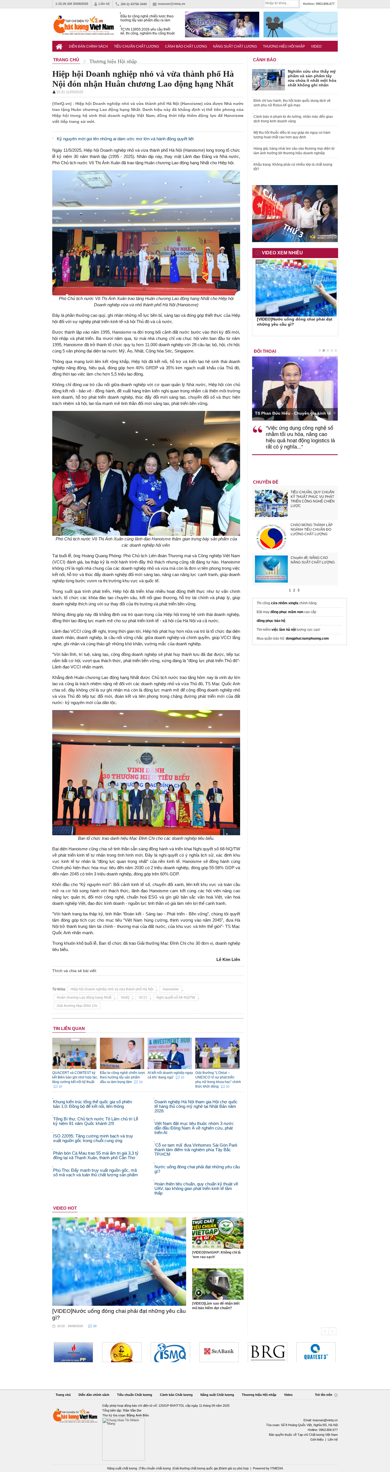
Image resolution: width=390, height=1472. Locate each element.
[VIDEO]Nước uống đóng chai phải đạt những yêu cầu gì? (119, 1314)
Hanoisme (171, 989)
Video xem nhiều (282, 252)
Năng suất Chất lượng (235, 46)
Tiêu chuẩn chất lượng (155, 1468)
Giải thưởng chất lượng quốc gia (196, 1468)
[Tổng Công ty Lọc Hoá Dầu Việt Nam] (316, 1352)
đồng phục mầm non (286, 612)
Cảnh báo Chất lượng (186, 46)
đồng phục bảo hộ (271, 621)
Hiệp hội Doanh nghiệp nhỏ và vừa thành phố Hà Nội (112, 989)
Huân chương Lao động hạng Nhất (84, 997)
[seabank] (170, 1352)
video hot (65, 1208)
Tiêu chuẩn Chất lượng (136, 46)
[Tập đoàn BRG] (219, 1352)
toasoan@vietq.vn (171, 3)
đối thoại (265, 351)
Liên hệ (104, 3)
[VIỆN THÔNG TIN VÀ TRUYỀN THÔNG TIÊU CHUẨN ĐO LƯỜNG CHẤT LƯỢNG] (122, 1352)
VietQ (125, 997)
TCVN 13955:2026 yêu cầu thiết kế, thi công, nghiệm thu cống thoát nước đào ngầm (147, 31)
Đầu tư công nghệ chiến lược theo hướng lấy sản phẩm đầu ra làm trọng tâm (147, 18)
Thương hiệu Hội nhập (284, 46)
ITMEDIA (276, 1468)
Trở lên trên (324, 1395)
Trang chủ (63, 1394)
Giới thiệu (316, 1439)
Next (332, 1331)
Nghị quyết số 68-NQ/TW (175, 997)
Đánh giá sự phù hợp (234, 1468)
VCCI (143, 997)
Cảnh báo (264, 59)
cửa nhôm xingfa (284, 603)
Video (316, 46)
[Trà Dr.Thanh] (73, 1352)
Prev (325, 1331)
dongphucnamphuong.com (307, 638)
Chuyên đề (265, 482)
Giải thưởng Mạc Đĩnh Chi (77, 1006)
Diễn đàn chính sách (88, 46)
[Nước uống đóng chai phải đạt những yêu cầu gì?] (119, 1261)
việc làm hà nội (284, 630)
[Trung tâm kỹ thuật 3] (267, 1352)
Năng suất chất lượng (122, 1468)
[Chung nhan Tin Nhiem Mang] (195, 1432)
